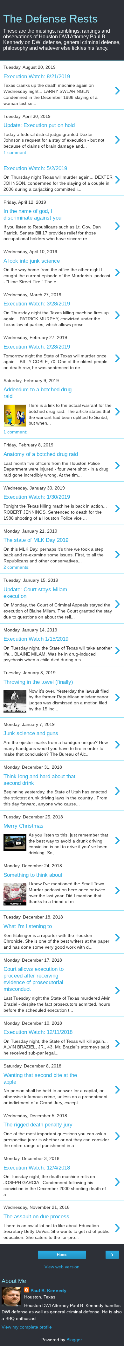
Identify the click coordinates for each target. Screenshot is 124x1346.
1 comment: (15, 152)
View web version (62, 1266)
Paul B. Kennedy (48, 1290)
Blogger (74, 1339)
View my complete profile (27, 1327)
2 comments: (16, 567)
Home (62, 1255)
